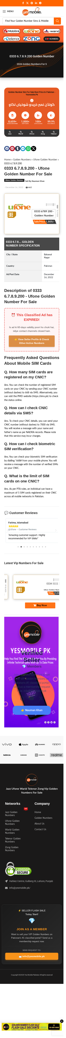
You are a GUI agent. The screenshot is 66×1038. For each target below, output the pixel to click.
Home (7, 160)
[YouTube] (31, 698)
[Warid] (21, 132)
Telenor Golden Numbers (13, 840)
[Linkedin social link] (36, 3)
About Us (39, 824)
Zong (43, 134)
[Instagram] (22, 698)
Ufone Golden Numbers (12, 822)
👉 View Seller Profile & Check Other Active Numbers (32, 341)
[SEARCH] (57, 21)
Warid (20, 134)
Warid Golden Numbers (12, 831)
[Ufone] (32, 132)
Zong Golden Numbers (11, 849)
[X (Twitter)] (41, 698)
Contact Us (40, 829)
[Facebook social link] (23, 3)
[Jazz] (10, 132)
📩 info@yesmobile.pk (32, 956)
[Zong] (43, 132)
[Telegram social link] (40, 3)
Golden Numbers (22, 160)
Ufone (31, 134)
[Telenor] (54, 132)
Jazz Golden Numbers (16, 813)
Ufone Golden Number (45, 160)
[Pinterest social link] (32, 3)
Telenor (54, 134)
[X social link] (27, 3)
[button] (7, 148)
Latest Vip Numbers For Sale (23, 563)
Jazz (10, 134)
